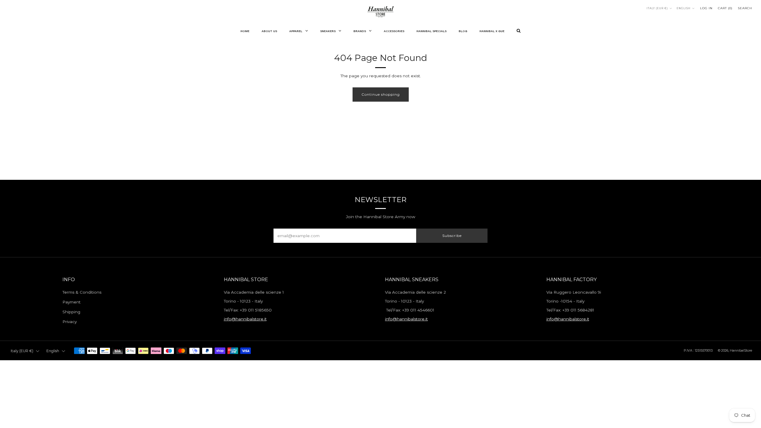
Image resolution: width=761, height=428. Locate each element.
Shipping (71, 311)
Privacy (69, 321)
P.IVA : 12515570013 (698, 350)
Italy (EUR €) (657, 8)
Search (745, 8)
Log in (706, 8)
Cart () (725, 8)
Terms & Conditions (81, 292)
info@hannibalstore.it (245, 319)
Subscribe (452, 235)
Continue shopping (380, 94)
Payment (71, 302)
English (684, 8)
